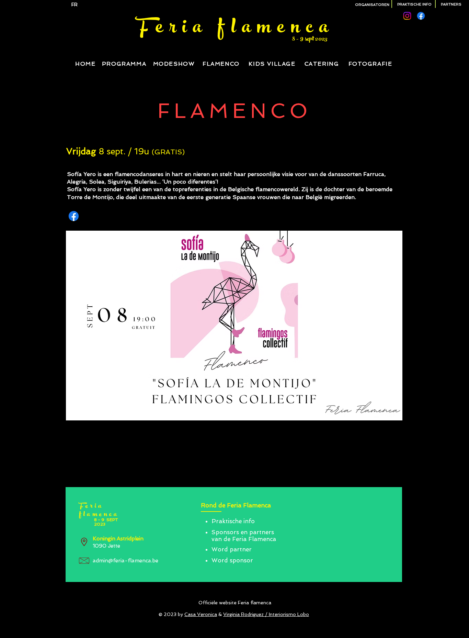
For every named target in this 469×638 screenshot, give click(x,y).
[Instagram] (407, 16)
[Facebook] (421, 16)
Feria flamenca (235, 29)
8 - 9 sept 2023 (310, 39)
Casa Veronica (200, 614)
